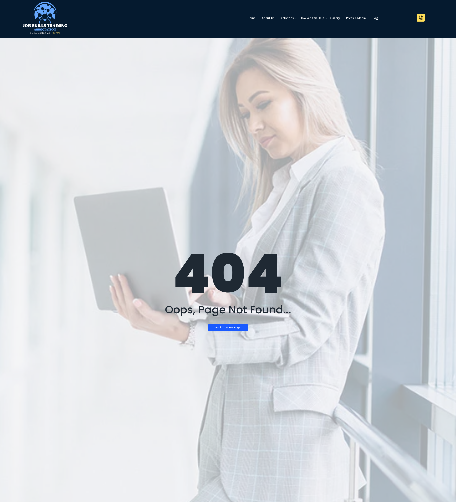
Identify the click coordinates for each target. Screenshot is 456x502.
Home (251, 18)
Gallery (335, 18)
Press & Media (356, 18)
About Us (268, 18)
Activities (287, 18)
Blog (375, 18)
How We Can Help (312, 18)
